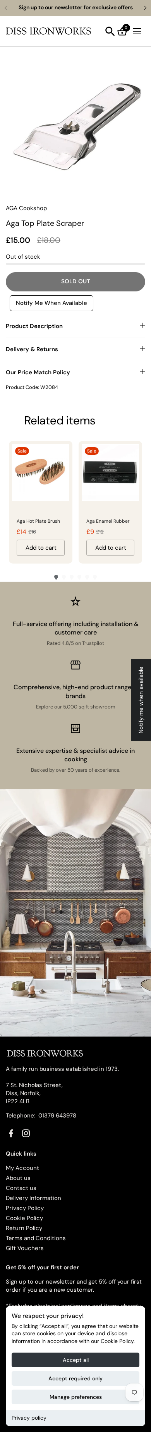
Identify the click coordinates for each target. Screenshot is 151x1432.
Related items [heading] (59, 420)
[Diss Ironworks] (48, 31)
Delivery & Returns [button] (32, 349)
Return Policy (24, 1228)
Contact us (21, 1188)
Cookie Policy (24, 1218)
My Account (22, 1168)
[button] (110, 31)
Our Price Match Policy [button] (38, 372)
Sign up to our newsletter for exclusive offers (76, 7)
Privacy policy (29, 1417)
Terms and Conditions (36, 1238)
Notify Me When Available (51, 303)
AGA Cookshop (26, 208)
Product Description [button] (34, 326)
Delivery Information (33, 1198)
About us (18, 1178)
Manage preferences (76, 1396)
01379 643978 (57, 1115)
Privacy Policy (25, 1208)
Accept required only (75, 1378)
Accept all (76, 1359)
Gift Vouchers (25, 1248)
